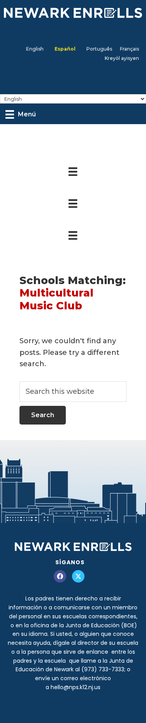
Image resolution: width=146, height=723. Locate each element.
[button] (60, 576)
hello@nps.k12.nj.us (75, 687)
